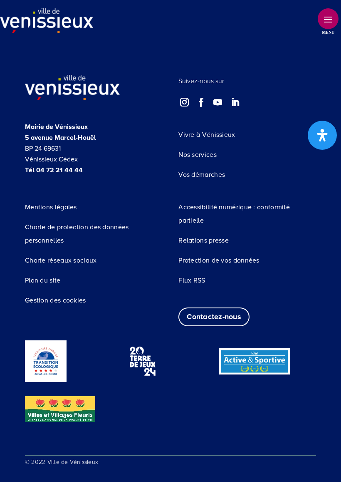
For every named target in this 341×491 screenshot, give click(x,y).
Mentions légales (51, 207)
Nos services (197, 155)
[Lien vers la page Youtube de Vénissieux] (218, 102)
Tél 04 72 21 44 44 (54, 170)
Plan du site (43, 280)
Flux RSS (191, 280)
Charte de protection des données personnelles (77, 234)
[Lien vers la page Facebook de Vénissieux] (201, 102)
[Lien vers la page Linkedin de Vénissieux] (235, 102)
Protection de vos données (218, 260)
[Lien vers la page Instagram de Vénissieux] (184, 102)
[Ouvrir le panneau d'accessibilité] (322, 135)
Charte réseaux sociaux (61, 260)
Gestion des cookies (55, 300)
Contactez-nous (214, 316)
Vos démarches (201, 175)
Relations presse (203, 240)
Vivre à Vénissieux (206, 135)
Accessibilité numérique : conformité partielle (234, 214)
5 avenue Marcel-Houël (60, 138)
